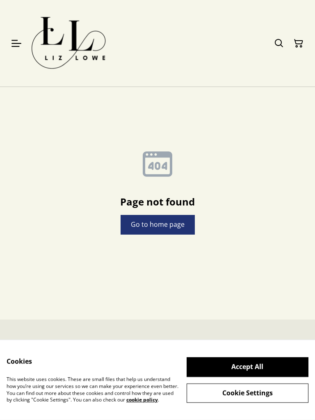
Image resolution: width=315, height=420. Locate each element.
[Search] (279, 43)
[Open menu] (16, 43)
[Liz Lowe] (69, 43)
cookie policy (142, 399)
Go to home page (158, 224)
